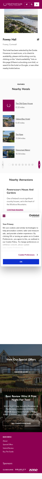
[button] (31, 4)
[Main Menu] (36, 4)
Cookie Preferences (26, 255)
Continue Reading (15, 210)
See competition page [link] (21, 423)
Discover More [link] (21, 372)
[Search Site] (31, 4)
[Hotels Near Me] (26, 4)
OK (21, 262)
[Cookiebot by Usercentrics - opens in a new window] (29, 215)
